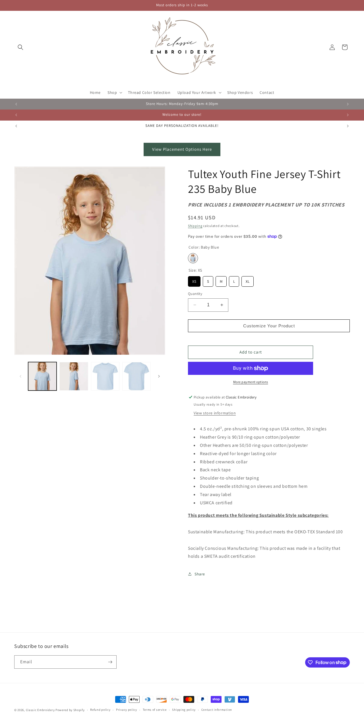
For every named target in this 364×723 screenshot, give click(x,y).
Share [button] (200, 574)
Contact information (216, 710)
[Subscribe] (110, 662)
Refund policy (100, 710)
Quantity (195, 293)
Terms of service (155, 710)
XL (248, 280)
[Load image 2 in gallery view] (73, 376)
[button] (20, 47)
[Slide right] (159, 376)
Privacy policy (126, 710)
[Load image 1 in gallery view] (42, 376)
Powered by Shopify (70, 710)
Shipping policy (184, 710)
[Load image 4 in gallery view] (136, 376)
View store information (215, 413)
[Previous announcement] (16, 104)
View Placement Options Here (182, 149)
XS (194, 280)
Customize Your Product (269, 325)
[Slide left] (20, 376)
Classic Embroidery (40, 710)
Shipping (195, 226)
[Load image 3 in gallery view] (105, 376)
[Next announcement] (348, 104)
